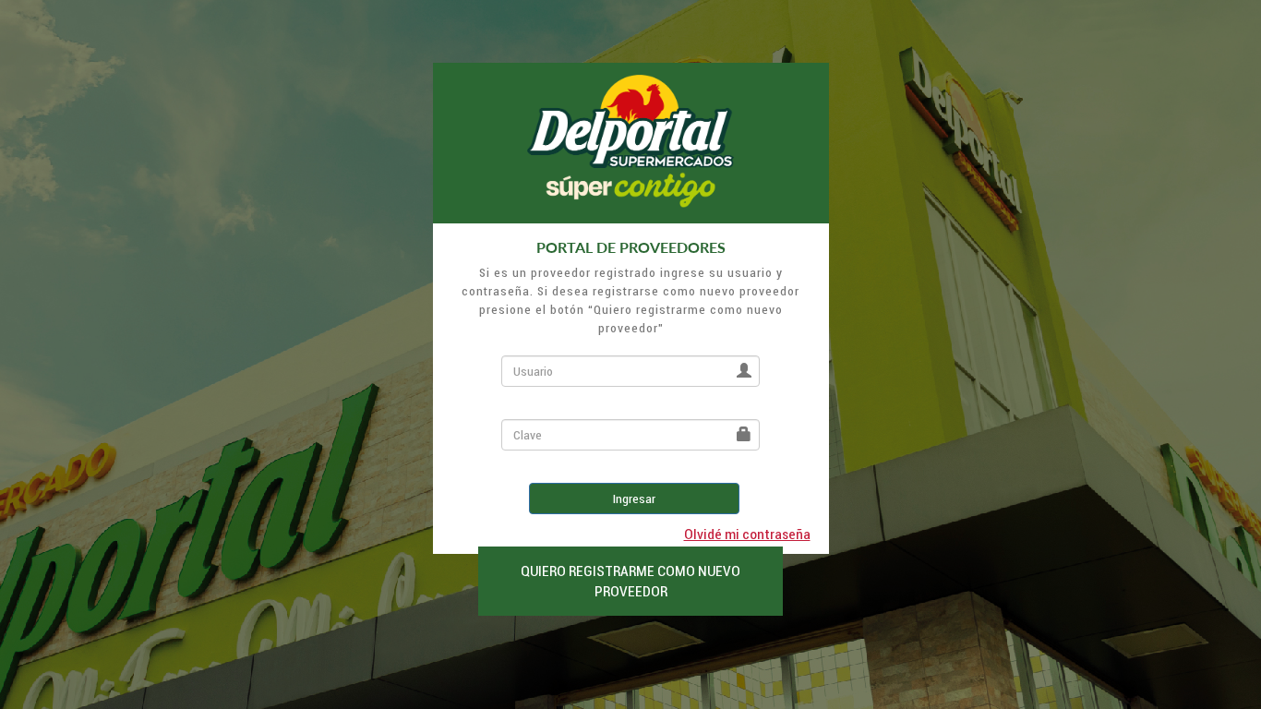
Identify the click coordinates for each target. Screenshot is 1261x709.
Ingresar (634, 498)
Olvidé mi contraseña (747, 533)
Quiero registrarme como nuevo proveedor (630, 581)
